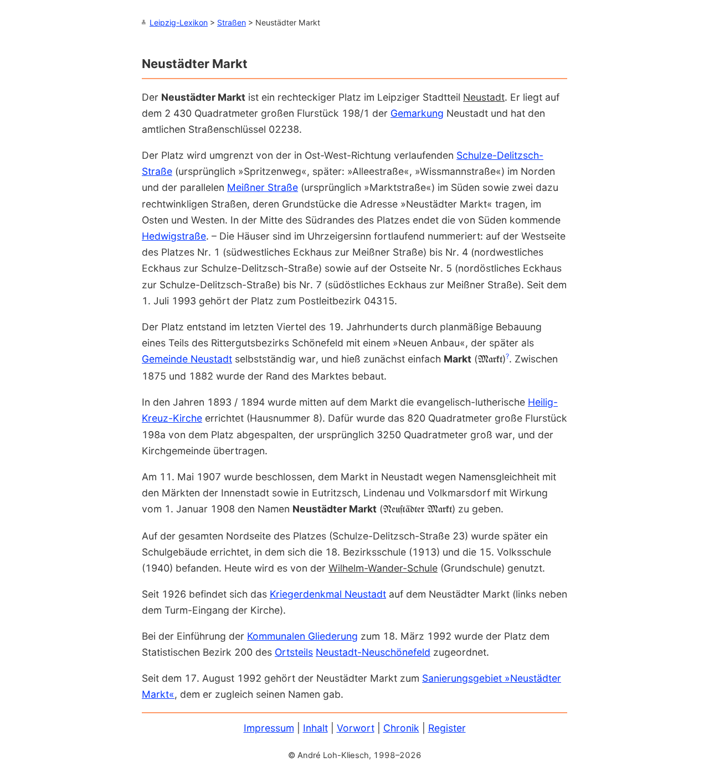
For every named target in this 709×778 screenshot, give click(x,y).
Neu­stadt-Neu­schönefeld (373, 652)
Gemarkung (417, 113)
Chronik (401, 728)
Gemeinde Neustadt (187, 359)
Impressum (269, 728)
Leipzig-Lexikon (179, 22)
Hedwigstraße (174, 236)
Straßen (231, 22)
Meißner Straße (262, 187)
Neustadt (484, 97)
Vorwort (355, 728)
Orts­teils (294, 652)
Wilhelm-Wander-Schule (383, 568)
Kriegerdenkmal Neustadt (328, 594)
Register (447, 728)
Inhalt (315, 728)
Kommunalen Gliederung (302, 636)
